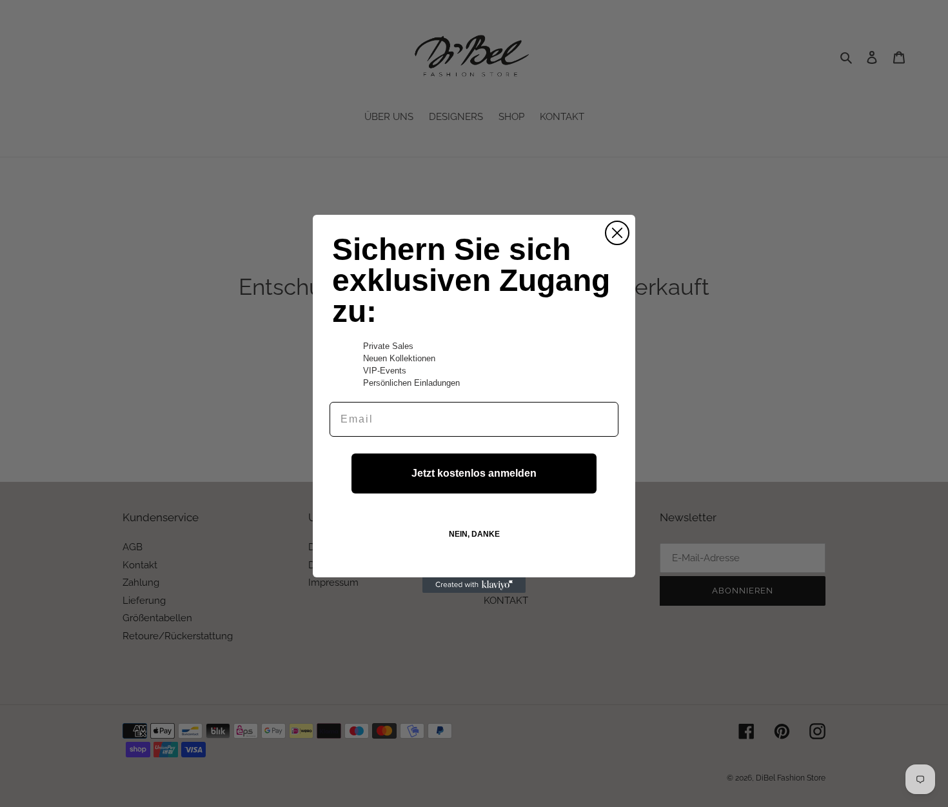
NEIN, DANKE (474, 534)
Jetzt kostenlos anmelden (474, 473)
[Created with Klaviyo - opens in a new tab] (474, 585)
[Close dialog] (617, 232)
